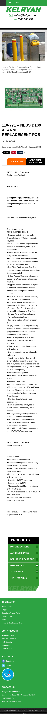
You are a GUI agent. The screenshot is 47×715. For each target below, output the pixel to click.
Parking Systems (19, 547)
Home (4, 67)
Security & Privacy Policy (11, 613)
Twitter (8, 666)
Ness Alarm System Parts (21, 70)
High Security (18, 565)
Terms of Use (7, 616)
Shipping (5, 610)
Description (16, 161)
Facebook (10, 661)
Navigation (13, 3)
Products (12, 67)
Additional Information (35, 161)
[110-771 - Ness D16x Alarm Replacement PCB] (23, 98)
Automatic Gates (19, 553)
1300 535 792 (25, 19)
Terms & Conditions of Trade (13, 623)
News (4, 620)
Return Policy (7, 606)
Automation (23, 67)
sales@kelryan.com (26, 15)
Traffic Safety (18, 578)
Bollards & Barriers (22, 559)
